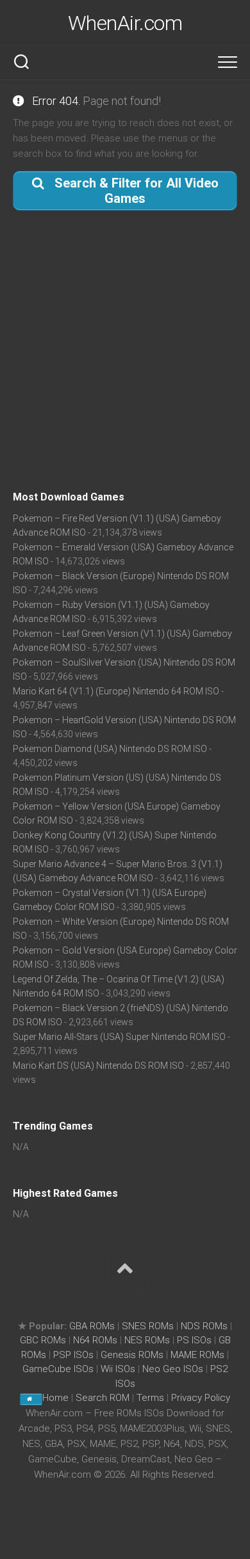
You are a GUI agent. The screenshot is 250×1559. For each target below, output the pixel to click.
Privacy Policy (200, 1397)
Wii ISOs (118, 1369)
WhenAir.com (125, 23)
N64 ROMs (95, 1340)
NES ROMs (147, 1340)
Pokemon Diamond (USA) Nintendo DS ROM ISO (110, 749)
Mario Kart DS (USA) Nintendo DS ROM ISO (98, 1065)
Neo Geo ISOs (172, 1369)
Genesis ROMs (132, 1355)
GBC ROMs (43, 1340)
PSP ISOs (73, 1355)
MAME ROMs (197, 1355)
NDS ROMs (204, 1326)
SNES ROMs (148, 1326)
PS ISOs (194, 1340)
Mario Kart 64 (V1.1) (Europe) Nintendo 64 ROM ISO (116, 691)
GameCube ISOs (58, 1369)
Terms (152, 1397)
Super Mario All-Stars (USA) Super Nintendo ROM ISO (119, 1037)
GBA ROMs (92, 1326)
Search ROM (102, 1397)
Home (55, 1397)
